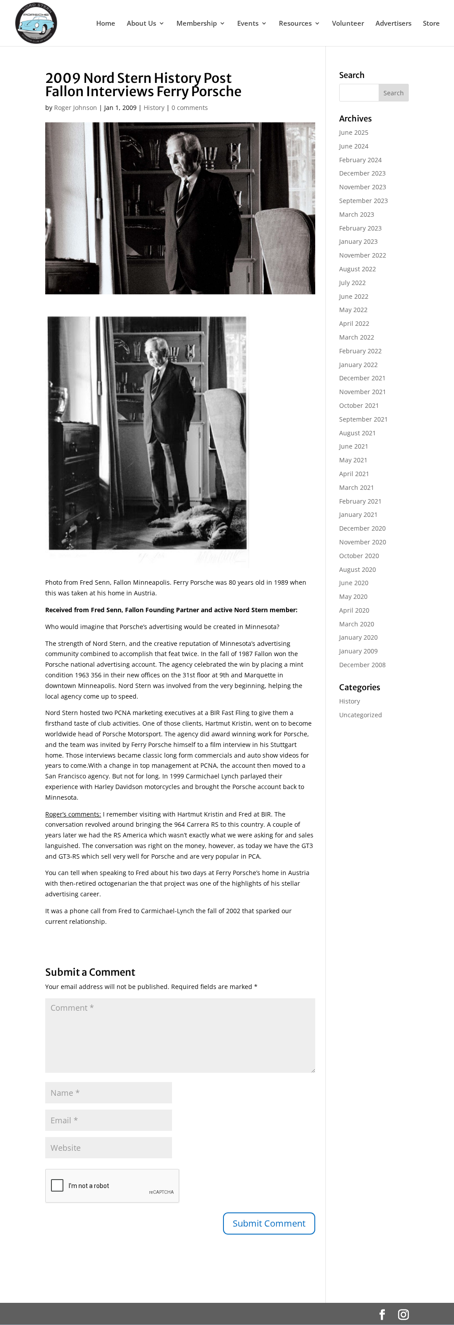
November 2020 (362, 542)
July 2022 (352, 282)
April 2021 (354, 473)
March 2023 (356, 214)
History (154, 107)
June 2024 (353, 146)
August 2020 (357, 569)
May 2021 (353, 460)
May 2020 (353, 596)
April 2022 (354, 323)
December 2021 (362, 378)
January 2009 (358, 651)
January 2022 (358, 364)
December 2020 (362, 528)
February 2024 (360, 160)
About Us (141, 23)
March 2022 (356, 337)
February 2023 (360, 228)
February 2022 (360, 351)
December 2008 (362, 665)
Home (105, 23)
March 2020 (356, 624)
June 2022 (353, 296)
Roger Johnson (75, 107)
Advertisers (393, 23)
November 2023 (362, 187)
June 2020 (353, 582)
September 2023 (363, 200)
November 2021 (362, 391)
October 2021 (359, 405)
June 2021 (353, 446)
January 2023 (358, 241)
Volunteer (348, 23)
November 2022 (362, 255)
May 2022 (353, 309)
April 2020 (354, 610)
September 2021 (363, 419)
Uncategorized (360, 715)
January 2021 (358, 514)
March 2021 (356, 487)
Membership (196, 23)
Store (431, 23)
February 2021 (360, 501)
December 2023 (362, 173)
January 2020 (358, 637)
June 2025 (353, 132)
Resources (295, 23)
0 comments (190, 107)
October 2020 (359, 555)
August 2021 (357, 433)
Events (247, 23)
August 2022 (357, 269)
